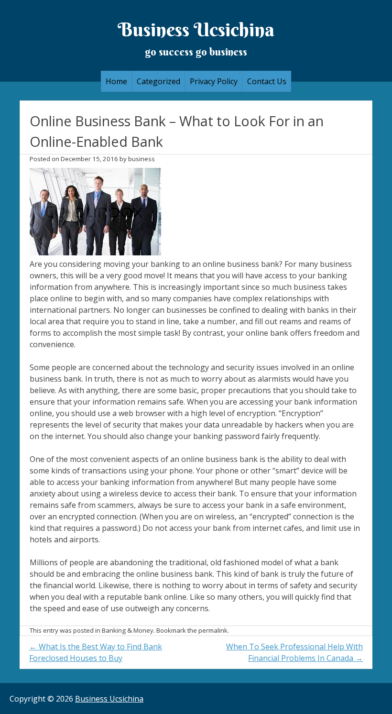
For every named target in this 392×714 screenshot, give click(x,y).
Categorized (158, 81)
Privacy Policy (214, 81)
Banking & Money (127, 630)
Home (116, 81)
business (141, 158)
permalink (213, 630)
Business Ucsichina (196, 29)
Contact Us (266, 81)
